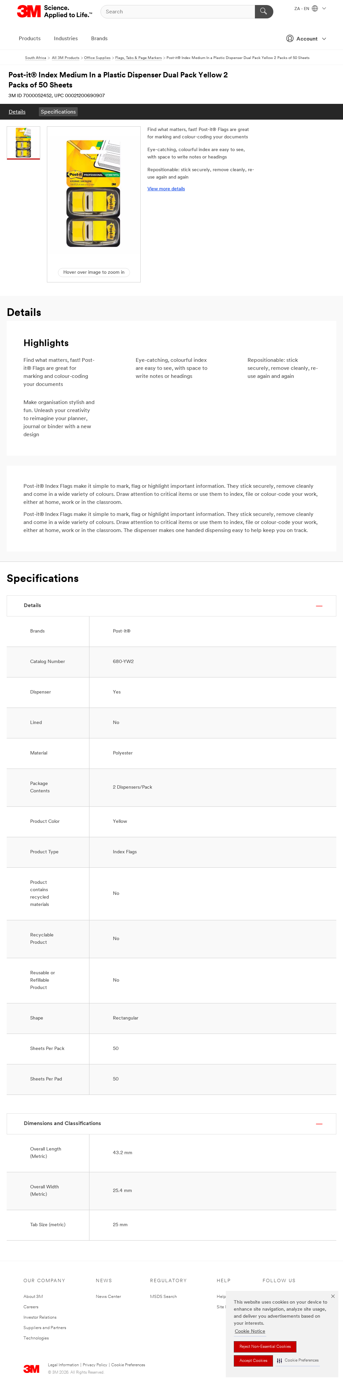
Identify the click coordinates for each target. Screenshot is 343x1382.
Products (30, 39)
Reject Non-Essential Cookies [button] (265, 1347)
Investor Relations (40, 1317)
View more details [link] (166, 189)
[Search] (264, 11)
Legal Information (63, 1365)
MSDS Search (163, 1297)
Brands (99, 39)
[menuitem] (17, 111)
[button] (298, 1360)
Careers (31, 1307)
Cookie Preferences (128, 1365)
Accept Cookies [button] (253, 1361)
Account (307, 39)
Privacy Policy (95, 1365)
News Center (108, 1297)
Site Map (225, 1307)
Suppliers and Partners (44, 1328)
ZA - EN (302, 9)
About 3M (33, 1297)
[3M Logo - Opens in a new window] (55, 11)
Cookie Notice (250, 1331)
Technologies (36, 1338)
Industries (66, 39)
